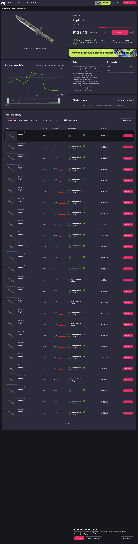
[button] (118, 3)
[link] (6, 8)
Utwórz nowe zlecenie (125, 100)
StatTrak (72, 120)
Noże (14, 8)
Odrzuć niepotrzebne (93, 538)
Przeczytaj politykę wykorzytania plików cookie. (88, 534)
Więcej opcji (126, 538)
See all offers (126, 120)
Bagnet (19, 8)
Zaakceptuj (79, 538)
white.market (6, 8)
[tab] (11, 120)
